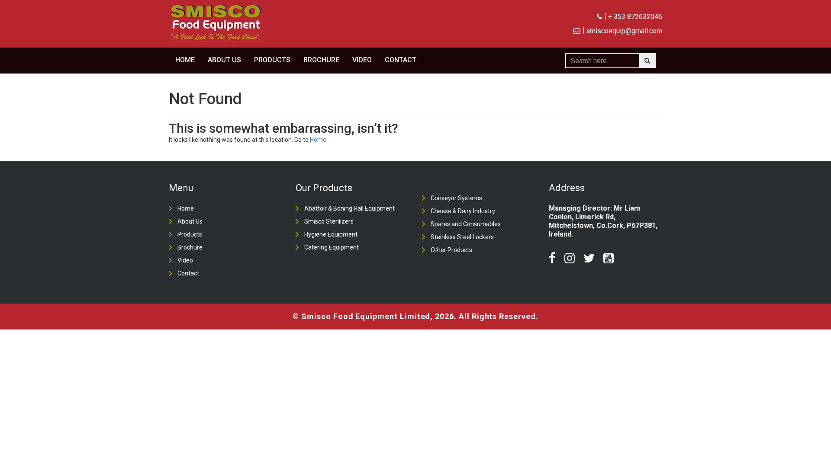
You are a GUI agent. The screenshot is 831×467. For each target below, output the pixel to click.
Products (272, 60)
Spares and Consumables (466, 224)
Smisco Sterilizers (329, 221)
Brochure (321, 60)
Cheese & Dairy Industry (463, 211)
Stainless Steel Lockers (462, 237)
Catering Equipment (331, 247)
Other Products (451, 249)
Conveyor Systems (456, 198)
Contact (400, 60)
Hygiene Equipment (331, 234)
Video (362, 60)
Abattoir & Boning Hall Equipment (349, 208)
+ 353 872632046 (635, 17)
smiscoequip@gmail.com (624, 31)
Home (185, 60)
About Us (224, 60)
